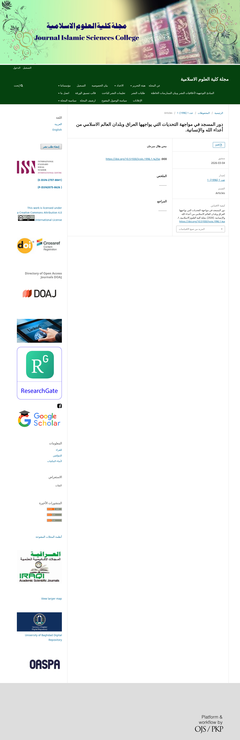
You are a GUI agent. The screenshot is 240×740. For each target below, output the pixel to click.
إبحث (17, 85)
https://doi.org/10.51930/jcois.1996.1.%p (202, 221)
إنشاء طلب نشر (51, 146)
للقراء (59, 449)
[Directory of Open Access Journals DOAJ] (39, 305)
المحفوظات (204, 113)
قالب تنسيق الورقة (85, 93)
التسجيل (81, 85)
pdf (217, 145)
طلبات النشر (138, 93)
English (57, 129)
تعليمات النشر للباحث (113, 93)
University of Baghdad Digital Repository (43, 637)
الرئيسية (218, 113)
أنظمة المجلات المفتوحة (49, 536)
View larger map (51, 598)
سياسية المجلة (68, 100)
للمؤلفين (57, 455)
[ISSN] (39, 172)
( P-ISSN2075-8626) (50, 187)
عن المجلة (154, 85)
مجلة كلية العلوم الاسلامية (205, 79)
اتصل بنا (64, 93)
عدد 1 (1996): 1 (185, 113)
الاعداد (120, 85)
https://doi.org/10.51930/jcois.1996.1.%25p (133, 159)
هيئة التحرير (138, 85)
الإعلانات (137, 100)
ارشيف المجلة (88, 100)
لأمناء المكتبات (54, 461)
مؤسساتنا (65, 85)
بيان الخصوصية (100, 85)
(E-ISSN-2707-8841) (49, 180)
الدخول (16, 67)
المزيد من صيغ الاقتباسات (192, 229)
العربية (58, 124)
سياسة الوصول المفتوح (114, 100)
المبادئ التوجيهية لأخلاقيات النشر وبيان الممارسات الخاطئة (182, 93)
